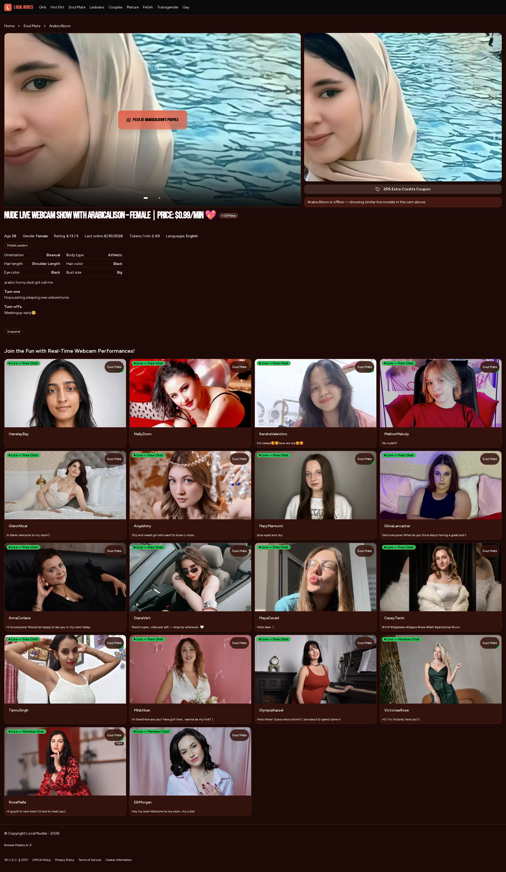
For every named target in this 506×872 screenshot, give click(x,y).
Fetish (148, 7)
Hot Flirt (57, 7)
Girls (42, 7)
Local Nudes (20, 7)
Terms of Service (89, 860)
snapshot (13, 331)
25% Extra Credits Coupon (409, 190)
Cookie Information (118, 860)
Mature (133, 7)
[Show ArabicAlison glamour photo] (159, 198)
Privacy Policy (64, 860)
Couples (116, 7)
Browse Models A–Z (18, 845)
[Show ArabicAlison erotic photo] (146, 198)
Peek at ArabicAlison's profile (157, 121)
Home (9, 26)
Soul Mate (77, 7)
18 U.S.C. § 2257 (16, 860)
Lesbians (97, 7)
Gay (186, 7)
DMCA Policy (41, 860)
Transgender (167, 7)
